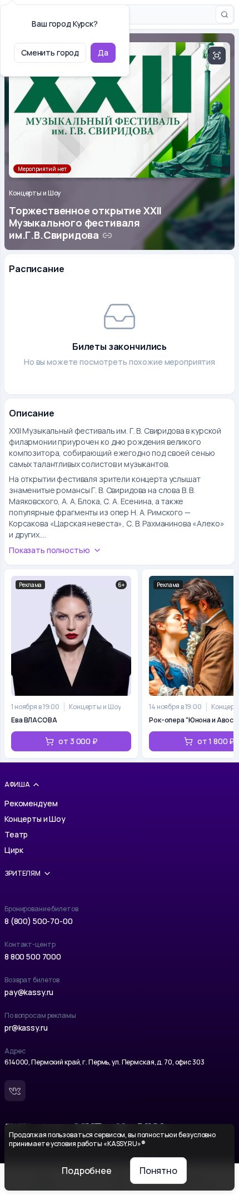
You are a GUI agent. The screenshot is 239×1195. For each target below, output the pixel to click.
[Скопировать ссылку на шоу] (107, 235)
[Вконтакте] (15, 1090)
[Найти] (224, 14)
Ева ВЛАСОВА (34, 720)
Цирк (13, 850)
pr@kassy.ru (25, 1027)
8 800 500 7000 (32, 956)
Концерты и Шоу (35, 193)
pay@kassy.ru (28, 992)
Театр (16, 834)
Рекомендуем (30, 803)
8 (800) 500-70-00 (38, 921)
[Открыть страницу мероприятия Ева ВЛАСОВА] (71, 663)
